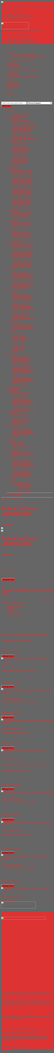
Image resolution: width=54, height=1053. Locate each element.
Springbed (11, 479)
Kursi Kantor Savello (21, 199)
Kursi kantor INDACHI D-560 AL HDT (18, 801)
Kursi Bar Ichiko (19, 152)
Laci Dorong (12, 269)
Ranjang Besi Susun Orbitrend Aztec (19, 510)
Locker (10, 79)
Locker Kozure (18, 340)
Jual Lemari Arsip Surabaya (24, 76)
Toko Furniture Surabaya (23, 54)
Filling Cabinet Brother (22, 123)
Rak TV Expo (18, 444)
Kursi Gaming (13, 165)
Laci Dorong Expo (20, 274)
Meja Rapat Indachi (21, 402)
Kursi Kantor (12, 66)
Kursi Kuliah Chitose (21, 212)
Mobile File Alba (19, 415)
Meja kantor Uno (20, 382)
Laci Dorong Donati (21, 271)
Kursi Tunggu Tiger (21, 264)
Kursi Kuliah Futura (21, 214)
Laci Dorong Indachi (21, 279)
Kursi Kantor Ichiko (21, 190)
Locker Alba (17, 333)
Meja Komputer (14, 387)
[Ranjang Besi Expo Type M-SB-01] (27, 661)
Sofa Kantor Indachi (21, 469)
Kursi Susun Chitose (21, 232)
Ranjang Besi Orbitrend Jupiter (15, 732)
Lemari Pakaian (14, 321)
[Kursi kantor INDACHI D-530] (27, 791)
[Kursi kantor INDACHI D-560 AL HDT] (27, 825)
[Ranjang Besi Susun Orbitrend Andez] (27, 692)
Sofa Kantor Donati (21, 462)
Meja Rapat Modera (21, 405)
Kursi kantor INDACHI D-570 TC (16, 834)
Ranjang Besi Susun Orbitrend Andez (18, 670)
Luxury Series (24, 486)
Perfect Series (24, 489)
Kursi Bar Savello (20, 157)
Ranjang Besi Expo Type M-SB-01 (16, 640)
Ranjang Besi (13, 449)
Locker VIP (17, 350)
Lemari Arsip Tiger (20, 311)
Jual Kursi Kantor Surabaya (24, 69)
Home (9, 52)
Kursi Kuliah (12, 209)
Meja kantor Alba (20, 360)
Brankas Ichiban (19, 115)
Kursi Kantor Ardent (21, 170)
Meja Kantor (12, 71)
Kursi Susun (12, 229)
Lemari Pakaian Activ (21, 323)
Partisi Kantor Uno (20, 434)
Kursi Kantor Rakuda (21, 197)
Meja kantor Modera (21, 377)
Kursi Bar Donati (20, 145)
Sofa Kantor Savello (21, 471)
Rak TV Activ (18, 442)
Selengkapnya (7, 524)
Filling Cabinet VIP (20, 135)
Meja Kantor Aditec (21, 358)
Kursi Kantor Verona (21, 207)
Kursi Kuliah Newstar (22, 217)
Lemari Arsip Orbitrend (22, 308)
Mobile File (12, 81)
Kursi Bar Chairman (21, 143)
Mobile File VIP (19, 422)
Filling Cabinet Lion (21, 128)
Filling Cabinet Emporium (23, 125)
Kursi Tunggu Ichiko (21, 256)
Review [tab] (10, 608)
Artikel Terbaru (13, 494)
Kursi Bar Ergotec (20, 148)
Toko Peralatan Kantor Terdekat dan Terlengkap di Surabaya (29, 57)
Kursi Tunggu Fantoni (22, 254)
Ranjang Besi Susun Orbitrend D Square (19, 701)
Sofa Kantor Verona (21, 476)
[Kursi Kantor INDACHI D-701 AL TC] (27, 891)
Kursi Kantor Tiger (20, 202)
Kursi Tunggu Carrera (22, 244)
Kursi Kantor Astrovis (22, 172)
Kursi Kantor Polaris (21, 195)
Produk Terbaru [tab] (14, 613)
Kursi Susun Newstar (21, 237)
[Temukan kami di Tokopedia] (18, 907)
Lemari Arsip (12, 74)
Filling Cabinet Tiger (21, 133)
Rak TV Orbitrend (20, 447)
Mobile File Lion (19, 419)
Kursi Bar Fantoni (20, 150)
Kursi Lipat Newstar (21, 227)
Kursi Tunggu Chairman (23, 246)
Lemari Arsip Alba (20, 293)
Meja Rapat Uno (19, 410)
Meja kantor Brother (21, 363)
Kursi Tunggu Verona (22, 266)
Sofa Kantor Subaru (21, 474)
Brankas (10, 61)
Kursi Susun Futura (20, 234)
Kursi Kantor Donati (21, 182)
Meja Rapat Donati (21, 395)
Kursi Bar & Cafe (14, 140)
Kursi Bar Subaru (20, 160)
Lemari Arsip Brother (21, 296)
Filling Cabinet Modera (22, 130)
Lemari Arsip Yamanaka (22, 318)
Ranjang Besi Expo (20, 452)
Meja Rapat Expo (20, 397)
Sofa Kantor (12, 86)
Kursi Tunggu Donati (21, 249)
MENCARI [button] (6, 106)
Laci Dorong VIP (20, 288)
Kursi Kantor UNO (20, 204)
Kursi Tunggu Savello (22, 261)
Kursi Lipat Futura (20, 224)
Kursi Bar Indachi (20, 155)
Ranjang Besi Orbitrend (23, 454)
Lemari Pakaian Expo (21, 326)
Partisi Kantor (13, 424)
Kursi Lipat (12, 219)
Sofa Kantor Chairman (22, 459)
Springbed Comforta (21, 484)
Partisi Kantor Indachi (22, 429)
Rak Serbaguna (13, 437)
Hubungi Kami (8, 579)
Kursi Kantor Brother (22, 175)
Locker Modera (19, 345)
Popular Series (24, 491)
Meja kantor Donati (21, 365)
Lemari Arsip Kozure (21, 301)
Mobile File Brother (21, 417)
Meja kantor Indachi (21, 373)
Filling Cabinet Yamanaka (23, 138)
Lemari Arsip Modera (21, 306)
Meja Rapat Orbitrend (22, 407)
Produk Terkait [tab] (13, 611)
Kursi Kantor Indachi (21, 192)
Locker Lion (17, 343)
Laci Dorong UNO (20, 286)
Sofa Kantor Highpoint (22, 464)
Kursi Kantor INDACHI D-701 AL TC (18, 867)
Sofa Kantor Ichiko (20, 466)
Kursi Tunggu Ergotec (22, 251)
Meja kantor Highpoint (22, 370)
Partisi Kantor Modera (22, 432)
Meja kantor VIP (19, 385)
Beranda (5, 498)
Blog (9, 89)
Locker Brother (19, 335)
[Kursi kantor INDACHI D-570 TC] (27, 858)
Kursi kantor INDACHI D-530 (14, 770)
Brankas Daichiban (20, 113)
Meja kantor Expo (20, 368)
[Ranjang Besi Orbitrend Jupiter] (27, 753)
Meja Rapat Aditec (20, 392)
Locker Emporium (20, 338)
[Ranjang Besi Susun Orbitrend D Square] (27, 722)
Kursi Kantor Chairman (22, 180)
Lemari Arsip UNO (20, 313)
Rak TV (10, 439)
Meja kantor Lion (20, 375)
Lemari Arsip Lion (20, 303)
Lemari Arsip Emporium (22, 298)
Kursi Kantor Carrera (22, 177)
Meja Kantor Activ (20, 355)
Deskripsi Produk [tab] (14, 606)
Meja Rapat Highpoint (22, 400)
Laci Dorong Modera (21, 281)
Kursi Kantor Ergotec (22, 185)
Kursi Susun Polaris (21, 239)
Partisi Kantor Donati (22, 427)
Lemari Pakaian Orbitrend (24, 328)
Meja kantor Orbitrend (22, 380)
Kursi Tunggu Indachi (22, 259)
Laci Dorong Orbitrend (22, 284)
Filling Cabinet (13, 64)
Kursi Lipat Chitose (21, 222)
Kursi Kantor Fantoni (22, 187)
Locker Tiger (18, 348)
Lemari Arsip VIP (20, 316)
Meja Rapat (12, 390)
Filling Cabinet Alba (21, 120)
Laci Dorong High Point (23, 276)
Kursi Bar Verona (20, 162)
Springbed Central (20, 481)
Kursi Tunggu (13, 84)
